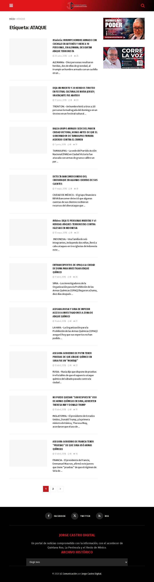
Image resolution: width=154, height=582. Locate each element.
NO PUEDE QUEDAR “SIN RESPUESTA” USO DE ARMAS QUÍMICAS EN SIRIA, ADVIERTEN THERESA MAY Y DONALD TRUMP (75, 401)
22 (76, 365)
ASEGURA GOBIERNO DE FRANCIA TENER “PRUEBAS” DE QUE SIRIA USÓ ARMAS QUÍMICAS (73, 445)
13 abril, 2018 (60, 365)
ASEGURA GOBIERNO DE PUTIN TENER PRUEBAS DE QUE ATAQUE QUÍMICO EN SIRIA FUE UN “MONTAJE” (72, 357)
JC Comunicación (68, 573)
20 (77, 100)
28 (77, 56)
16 (76, 454)
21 (76, 321)
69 (77, 189)
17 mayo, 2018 (60, 189)
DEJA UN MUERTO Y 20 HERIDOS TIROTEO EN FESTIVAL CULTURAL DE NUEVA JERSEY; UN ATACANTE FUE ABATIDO (74, 91)
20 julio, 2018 (60, 56)
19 (76, 144)
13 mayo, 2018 (60, 233)
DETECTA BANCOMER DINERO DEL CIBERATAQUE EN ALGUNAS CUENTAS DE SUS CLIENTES (75, 180)
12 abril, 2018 (60, 454)
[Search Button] (143, 5)
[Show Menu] (11, 5)
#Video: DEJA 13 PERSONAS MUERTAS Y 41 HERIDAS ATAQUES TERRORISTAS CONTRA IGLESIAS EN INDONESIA (74, 224)
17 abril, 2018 (60, 277)
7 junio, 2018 (60, 144)
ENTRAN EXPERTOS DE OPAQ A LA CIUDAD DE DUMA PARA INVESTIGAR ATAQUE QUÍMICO (74, 268)
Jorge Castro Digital (91, 573)
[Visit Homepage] (77, 5)
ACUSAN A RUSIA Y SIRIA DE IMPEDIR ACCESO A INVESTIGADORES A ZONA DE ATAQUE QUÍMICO (73, 313)
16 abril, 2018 (60, 321)
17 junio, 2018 (60, 100)
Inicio (12, 19)
